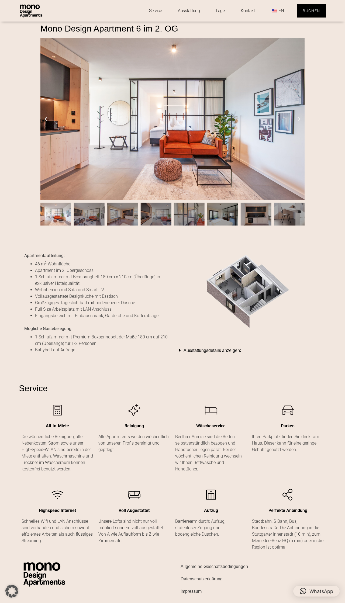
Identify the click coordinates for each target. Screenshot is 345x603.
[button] (46, 119)
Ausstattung (189, 10)
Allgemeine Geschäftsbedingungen (214, 566)
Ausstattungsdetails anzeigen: (212, 350)
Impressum (191, 591)
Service (155, 10)
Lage (220, 10)
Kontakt (248, 10)
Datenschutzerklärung (202, 579)
